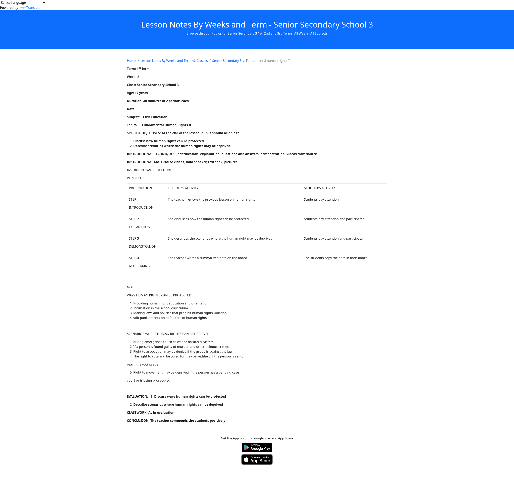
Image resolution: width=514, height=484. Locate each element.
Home (131, 60)
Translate (33, 7)
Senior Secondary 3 (227, 60)
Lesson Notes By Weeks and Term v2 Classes (174, 60)
